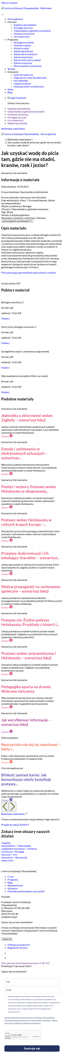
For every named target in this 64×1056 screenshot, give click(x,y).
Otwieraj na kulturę (24, 33)
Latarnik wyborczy (23, 74)
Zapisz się (6, 939)
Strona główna (15, 18)
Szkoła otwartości (23, 57)
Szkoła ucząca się (23, 62)
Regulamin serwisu (17, 947)
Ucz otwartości (22, 36)
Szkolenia (12, 888)
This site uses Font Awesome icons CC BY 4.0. (25, 963)
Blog (9, 92)
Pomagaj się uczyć (23, 27)
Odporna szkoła (22, 83)
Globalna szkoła (22, 45)
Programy (12, 879)
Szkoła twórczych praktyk (27, 60)
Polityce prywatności (32, 1023)
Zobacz (5, 436)
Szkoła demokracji (23, 51)
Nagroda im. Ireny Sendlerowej (30, 77)
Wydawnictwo (15, 885)
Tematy (11, 68)
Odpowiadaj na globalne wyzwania (32, 30)
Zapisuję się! (32, 1048)
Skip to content (9, 2)
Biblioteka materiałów (13, 128)
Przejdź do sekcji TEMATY (15, 824)
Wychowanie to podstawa (27, 65)
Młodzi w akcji (21, 48)
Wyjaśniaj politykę (17, 123)
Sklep (10, 89)
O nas (10, 876)
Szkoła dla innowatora (25, 54)
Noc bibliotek (21, 80)
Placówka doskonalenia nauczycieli (26, 891)
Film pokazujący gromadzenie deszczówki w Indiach (28, 272)
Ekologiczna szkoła (24, 42)
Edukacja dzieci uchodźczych (29, 86)
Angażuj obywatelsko (25, 24)
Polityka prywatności (18, 944)
